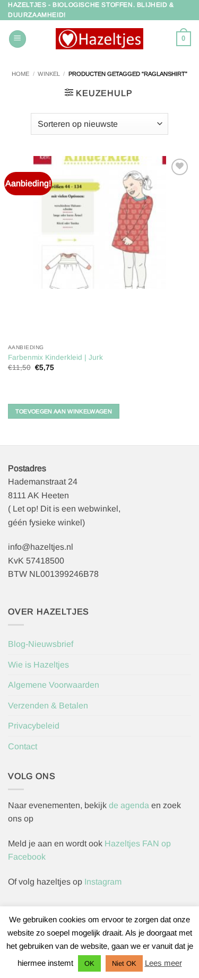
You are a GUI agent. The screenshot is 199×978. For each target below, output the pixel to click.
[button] (17, 39)
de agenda (130, 805)
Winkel (49, 74)
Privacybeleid (33, 725)
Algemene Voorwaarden (53, 684)
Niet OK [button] (124, 963)
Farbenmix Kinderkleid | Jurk (55, 357)
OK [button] (89, 963)
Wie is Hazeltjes (38, 664)
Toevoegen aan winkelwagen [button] (63, 411)
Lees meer (163, 962)
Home (20, 74)
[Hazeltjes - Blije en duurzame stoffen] (100, 38)
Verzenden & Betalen (48, 705)
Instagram (103, 881)
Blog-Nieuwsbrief (40, 643)
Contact (22, 746)
